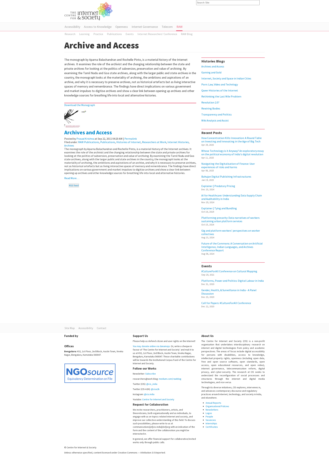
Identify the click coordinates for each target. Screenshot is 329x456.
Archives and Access (88, 132)
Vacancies (211, 420)
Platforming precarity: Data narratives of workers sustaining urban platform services (230, 219)
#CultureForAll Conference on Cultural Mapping (229, 271)
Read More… (71, 178)
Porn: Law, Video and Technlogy (219, 84)
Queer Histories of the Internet (219, 90)
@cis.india (149, 394)
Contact (101, 328)
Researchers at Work (154, 142)
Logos (209, 413)
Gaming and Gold (211, 72)
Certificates (212, 426)
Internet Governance (145, 27)
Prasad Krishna (85, 138)
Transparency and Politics (216, 114)
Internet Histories (178, 142)
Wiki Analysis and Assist (215, 120)
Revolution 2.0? (210, 102)
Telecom (167, 27)
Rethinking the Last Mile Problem (221, 96)
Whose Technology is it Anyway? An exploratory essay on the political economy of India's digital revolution (232, 152)
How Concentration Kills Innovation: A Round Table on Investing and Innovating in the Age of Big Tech (231, 139)
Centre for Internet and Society (158, 399)
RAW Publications (88, 142)
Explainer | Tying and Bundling (219, 208)
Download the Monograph (79, 105)
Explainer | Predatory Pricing (218, 186)
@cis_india (151, 383)
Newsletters (212, 409)
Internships (211, 423)
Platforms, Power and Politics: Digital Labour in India (232, 280)
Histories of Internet (128, 142)
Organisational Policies (217, 406)
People (209, 416)
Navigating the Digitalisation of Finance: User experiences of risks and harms (228, 165)
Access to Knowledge (98, 27)
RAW (179, 27)
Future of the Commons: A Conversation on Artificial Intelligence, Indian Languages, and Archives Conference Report (232, 247)
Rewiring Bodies (210, 108)
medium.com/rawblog (170, 378)
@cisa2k (155, 389)
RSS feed (74, 185)
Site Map (70, 328)
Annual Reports (213, 402)
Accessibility (72, 27)
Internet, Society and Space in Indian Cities (226, 78)
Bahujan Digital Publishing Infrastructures (226, 176)
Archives (69, 145)
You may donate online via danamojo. (151, 346)
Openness (121, 27)
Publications (107, 142)
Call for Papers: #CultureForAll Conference (226, 303)
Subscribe (150, 373)
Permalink (130, 138)
